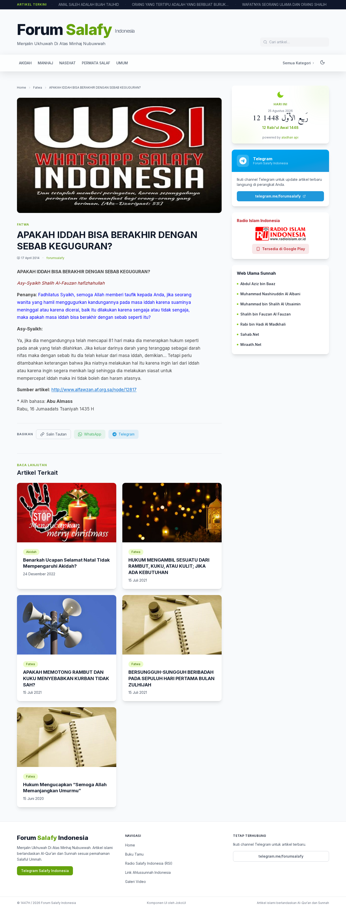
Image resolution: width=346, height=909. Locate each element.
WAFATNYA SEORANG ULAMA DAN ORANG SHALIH (270, 4)
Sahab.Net (249, 334)
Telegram (126, 434)
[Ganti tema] (322, 63)
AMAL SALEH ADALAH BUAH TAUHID (74, 4)
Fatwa (37, 87)
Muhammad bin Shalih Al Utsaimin (270, 304)
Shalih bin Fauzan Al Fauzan (265, 314)
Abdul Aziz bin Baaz (257, 284)
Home (21, 87)
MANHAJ (45, 63)
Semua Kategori (297, 63)
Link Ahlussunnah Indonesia (148, 872)
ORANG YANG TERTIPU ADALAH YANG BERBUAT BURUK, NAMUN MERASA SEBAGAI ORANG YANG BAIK (166, 4)
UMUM (122, 63)
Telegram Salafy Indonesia (45, 870)
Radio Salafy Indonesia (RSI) (148, 863)
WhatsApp (92, 434)
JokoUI (180, 903)
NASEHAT (67, 63)
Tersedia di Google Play (283, 249)
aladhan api (289, 137)
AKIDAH (25, 63)
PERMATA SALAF (96, 63)
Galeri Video (135, 881)
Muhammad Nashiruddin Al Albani (270, 294)
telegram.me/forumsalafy (278, 196)
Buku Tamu (134, 854)
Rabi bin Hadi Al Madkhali (263, 324)
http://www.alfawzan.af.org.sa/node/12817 (94, 389)
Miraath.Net (250, 344)
